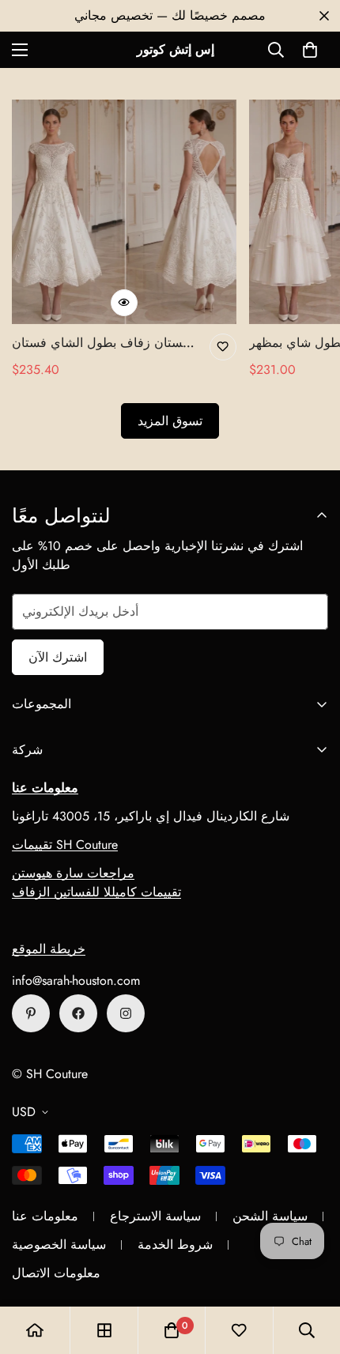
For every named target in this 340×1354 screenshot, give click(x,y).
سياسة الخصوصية (59, 1244)
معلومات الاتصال (56, 1273)
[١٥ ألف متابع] (78, 1013)
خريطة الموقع (48, 949)
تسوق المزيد (170, 421)
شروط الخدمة (175, 1244)
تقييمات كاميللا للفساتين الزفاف (96, 892)
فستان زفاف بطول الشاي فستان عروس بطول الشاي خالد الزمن (100, 343)
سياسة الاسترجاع (155, 1216)
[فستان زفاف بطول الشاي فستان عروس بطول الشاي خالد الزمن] (124, 212)
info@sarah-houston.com (76, 980)
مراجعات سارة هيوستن (73, 873)
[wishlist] (239, 1330)
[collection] (104, 1330)
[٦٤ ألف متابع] (126, 1013)
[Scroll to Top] (311, 1270)
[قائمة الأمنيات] (223, 347)
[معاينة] (124, 302)
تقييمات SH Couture (65, 844)
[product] (34, 1330)
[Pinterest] (31, 1013)
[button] (310, 50)
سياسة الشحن (270, 1216)
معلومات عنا (45, 1216)
